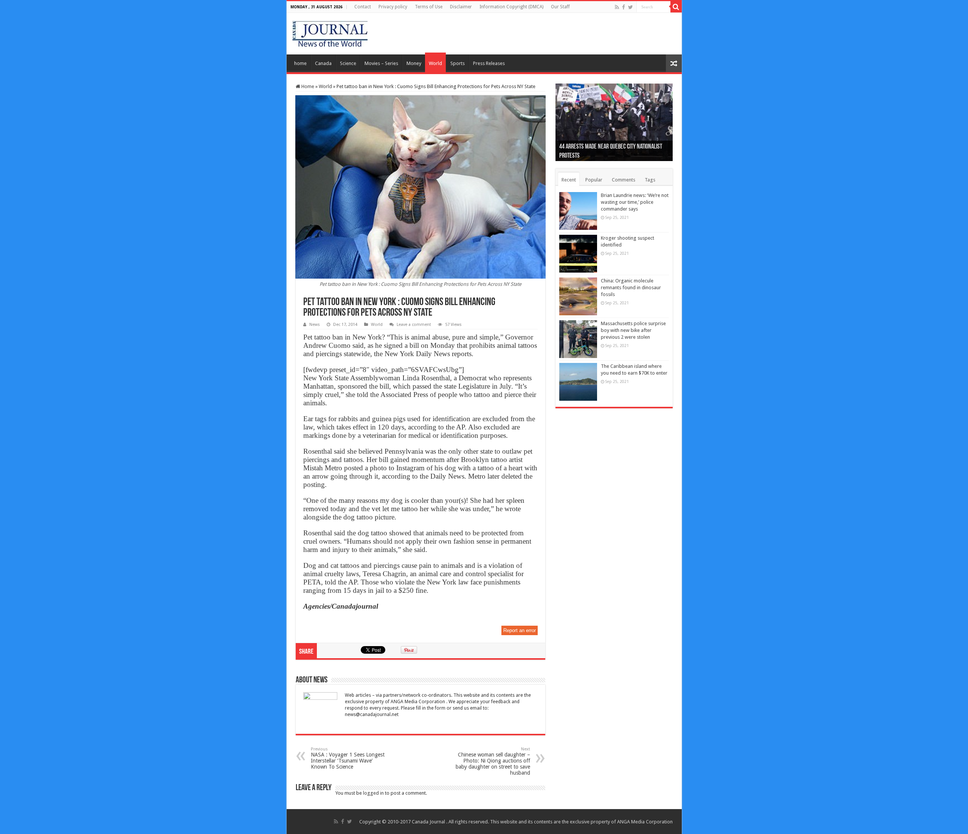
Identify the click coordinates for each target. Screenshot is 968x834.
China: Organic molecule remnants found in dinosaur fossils (631, 287)
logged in (373, 793)
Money (413, 63)
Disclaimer (461, 6)
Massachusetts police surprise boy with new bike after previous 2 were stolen (633, 330)
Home (307, 86)
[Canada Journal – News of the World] (330, 32)
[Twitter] (630, 7)
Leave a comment (414, 324)
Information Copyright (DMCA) (511, 6)
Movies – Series (381, 63)
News (314, 324)
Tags (650, 180)
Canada (323, 63)
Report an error (519, 630)
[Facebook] (623, 7)
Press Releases (489, 63)
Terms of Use (428, 6)
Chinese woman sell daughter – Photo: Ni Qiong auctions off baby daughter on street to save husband (493, 761)
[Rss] (617, 7)
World (435, 63)
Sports (457, 63)
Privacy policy (393, 6)
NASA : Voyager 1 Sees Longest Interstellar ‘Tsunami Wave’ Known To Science (348, 758)
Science (348, 63)
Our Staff (560, 6)
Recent (569, 180)
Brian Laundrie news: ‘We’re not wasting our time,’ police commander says (635, 202)
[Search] (676, 6)
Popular (593, 180)
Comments (623, 180)
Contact (362, 6)
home (300, 63)
